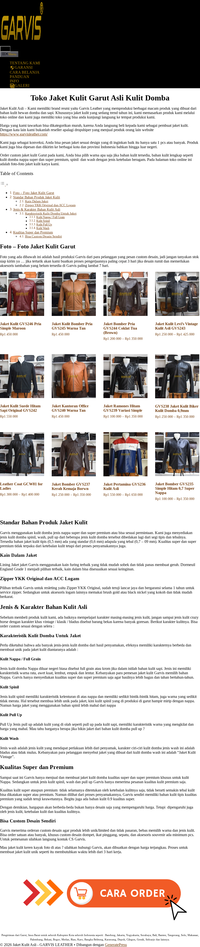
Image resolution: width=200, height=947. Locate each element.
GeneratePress (116, 945)
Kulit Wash (42, 228)
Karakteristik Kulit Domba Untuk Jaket (51, 213)
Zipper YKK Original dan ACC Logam (50, 205)
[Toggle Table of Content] (4, 184)
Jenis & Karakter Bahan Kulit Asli (36, 209)
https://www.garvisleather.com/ (24, 134)
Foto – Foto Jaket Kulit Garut (33, 193)
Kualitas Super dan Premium (33, 232)
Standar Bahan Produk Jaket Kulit (36, 197)
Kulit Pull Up (44, 224)
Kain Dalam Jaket (36, 201)
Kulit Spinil (43, 221)
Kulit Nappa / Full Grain (50, 217)
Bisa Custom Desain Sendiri (43, 236)
